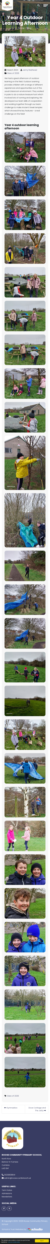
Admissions (7, 1193)
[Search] (38, 5)
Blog (29, 28)
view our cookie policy (14, 1242)
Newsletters (7, 1196)
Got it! (41, 1241)
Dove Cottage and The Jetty (37, 1109)
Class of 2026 (13, 73)
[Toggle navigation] (45, 5)
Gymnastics (11, 1107)
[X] (9, 1208)
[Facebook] (4, 1208)
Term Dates (7, 1190)
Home (21, 28)
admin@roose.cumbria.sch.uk (17, 1178)
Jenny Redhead (30, 70)
